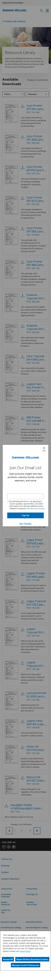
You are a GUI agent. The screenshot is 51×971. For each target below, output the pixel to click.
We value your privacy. (36, 508)
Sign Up (25, 515)
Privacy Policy (25, 951)
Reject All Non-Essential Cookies (32, 959)
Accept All (8, 959)
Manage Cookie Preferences (25, 965)
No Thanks (25, 523)
